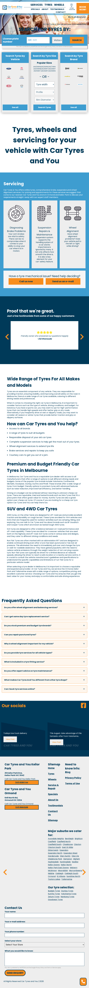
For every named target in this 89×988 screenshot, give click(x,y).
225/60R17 (44, 71)
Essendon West (70, 853)
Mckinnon (52, 870)
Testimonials (57, 9)
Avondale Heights (56, 838)
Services (36, 5)
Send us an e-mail (63, 281)
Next (82, 337)
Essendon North (55, 853)
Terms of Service (64, 47)
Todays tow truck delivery (15, 733)
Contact (61, 12)
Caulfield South (55, 844)
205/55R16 (37, 67)
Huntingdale (65, 861)
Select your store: (13, 940)
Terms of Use (72, 783)
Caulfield (52, 841)
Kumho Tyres (54, 893)
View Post (10, 739)
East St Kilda (67, 847)
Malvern (73, 867)
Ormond (52, 876)
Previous (7, 337)
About (45, 9)
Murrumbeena (75, 870)
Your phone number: (14, 931)
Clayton (77, 844)
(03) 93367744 (21, 782)
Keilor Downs (54, 864)
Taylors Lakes (54, 879)
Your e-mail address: (15, 921)
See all (15, 107)
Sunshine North (73, 876)
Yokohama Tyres (68, 893)
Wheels (59, 5)
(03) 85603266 (21, 807)
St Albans (61, 876)
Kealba (75, 861)
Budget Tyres (54, 891)
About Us (53, 799)
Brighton (79, 838)
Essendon (64, 850)
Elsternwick (53, 850)
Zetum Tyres (53, 896)
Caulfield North (64, 841)
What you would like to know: (19, 951)
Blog (67, 772)
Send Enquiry (15, 973)
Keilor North (66, 864)
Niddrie (51, 873)
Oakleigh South (71, 873)
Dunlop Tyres (67, 891)
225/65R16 (52, 71)
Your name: (10, 911)
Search (77, 40)
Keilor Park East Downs (58, 867)
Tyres (48, 5)
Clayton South (54, 847)
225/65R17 (44, 69)
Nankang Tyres (67, 896)
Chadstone (68, 844)
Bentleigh (69, 838)
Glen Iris (75, 856)
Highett (76, 859)
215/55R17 (37, 71)
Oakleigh (59, 873)
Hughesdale (53, 861)
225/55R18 (37, 69)
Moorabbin (63, 870)
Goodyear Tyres (55, 899)
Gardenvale (53, 856)
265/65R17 (52, 69)
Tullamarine (66, 879)
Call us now (26, 281)
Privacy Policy (52, 47)
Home (51, 768)
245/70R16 (52, 67)
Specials (35, 9)
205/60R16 (44, 67)
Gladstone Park (55, 859)
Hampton (67, 859)
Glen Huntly (65, 856)
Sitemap (53, 820)
